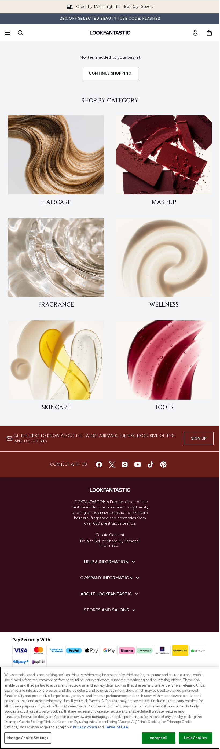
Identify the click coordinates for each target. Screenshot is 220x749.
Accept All (158, 738)
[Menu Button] (7, 32)
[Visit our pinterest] (163, 464)
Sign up (199, 438)
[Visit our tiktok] (150, 464)
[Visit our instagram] (124, 464)
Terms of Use (116, 727)
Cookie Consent (110, 535)
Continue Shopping (110, 73)
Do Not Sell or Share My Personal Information (110, 543)
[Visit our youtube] (137, 464)
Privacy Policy (85, 727)
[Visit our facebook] (99, 464)
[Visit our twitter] (111, 464)
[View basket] (209, 32)
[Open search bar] (20, 32)
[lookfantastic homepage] (110, 32)
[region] (110, 708)
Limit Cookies (195, 738)
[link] (195, 32)
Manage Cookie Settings (27, 738)
